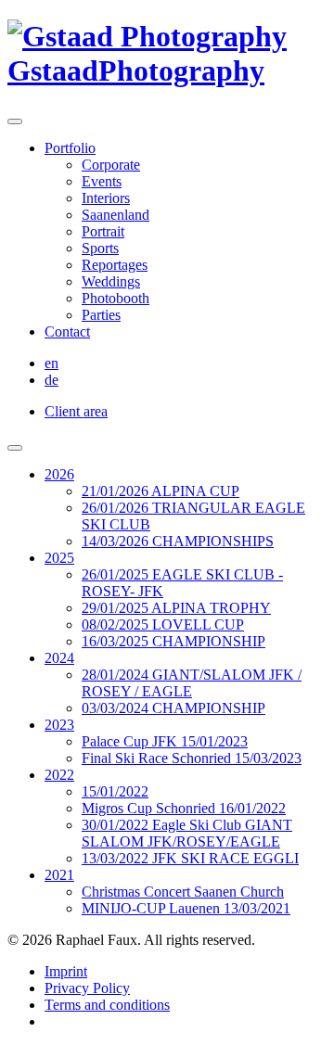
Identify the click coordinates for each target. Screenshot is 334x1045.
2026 (59, 474)
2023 (59, 725)
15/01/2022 (115, 791)
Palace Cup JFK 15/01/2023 (165, 741)
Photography (135, 70)
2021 (59, 875)
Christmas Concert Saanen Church (183, 891)
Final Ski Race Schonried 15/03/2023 (192, 758)
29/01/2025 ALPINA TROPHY (176, 608)
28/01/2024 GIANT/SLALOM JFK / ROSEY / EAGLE (192, 683)
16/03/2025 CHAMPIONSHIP (173, 641)
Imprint (66, 971)
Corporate (111, 164)
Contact (67, 331)
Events (102, 181)
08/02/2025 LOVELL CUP (163, 624)
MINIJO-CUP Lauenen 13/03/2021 (186, 908)
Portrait (103, 231)
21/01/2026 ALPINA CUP (160, 491)
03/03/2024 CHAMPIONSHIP (173, 708)
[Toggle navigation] (14, 121)
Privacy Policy (87, 988)
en (51, 363)
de (51, 380)
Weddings (111, 281)
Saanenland (115, 215)
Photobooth (115, 298)
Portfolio (70, 148)
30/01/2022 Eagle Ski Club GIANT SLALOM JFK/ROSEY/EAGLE (187, 833)
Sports (100, 248)
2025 (59, 558)
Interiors (106, 198)
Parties (101, 315)
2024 (59, 658)
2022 (59, 775)
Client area (76, 411)
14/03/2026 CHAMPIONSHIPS (178, 541)
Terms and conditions (107, 1005)
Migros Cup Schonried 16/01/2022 (184, 808)
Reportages (115, 265)
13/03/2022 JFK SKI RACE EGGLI (190, 858)
